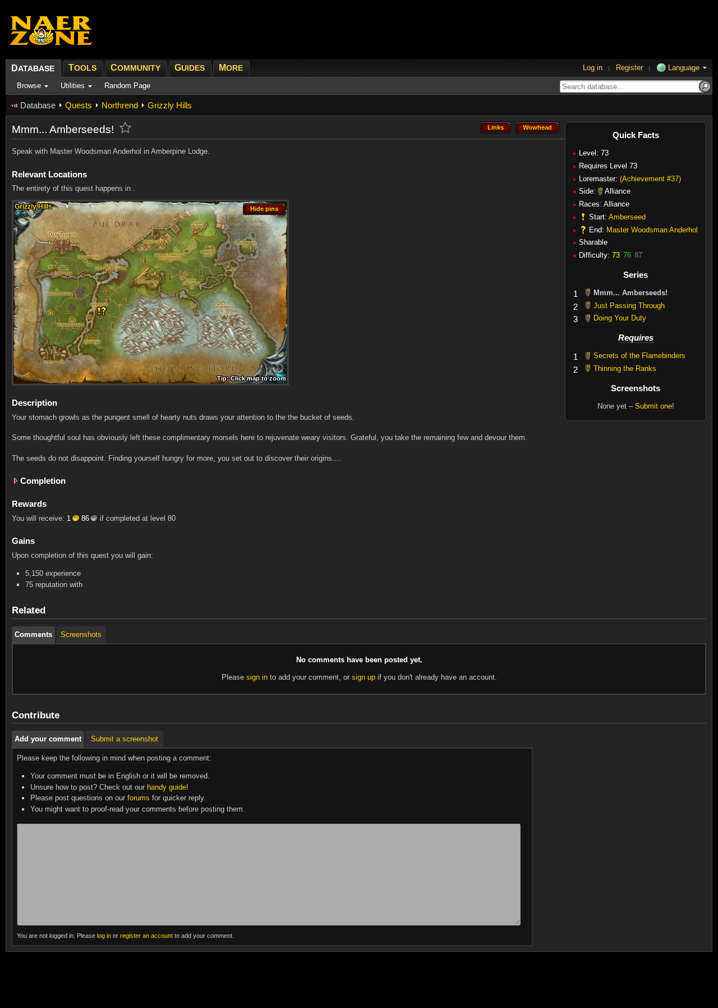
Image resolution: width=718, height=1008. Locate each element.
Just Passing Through (629, 305)
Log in (592, 67)
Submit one (653, 406)
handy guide (166, 787)
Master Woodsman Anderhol (652, 230)
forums (138, 798)
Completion (43, 480)
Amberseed (627, 217)
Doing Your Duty (619, 318)
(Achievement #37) (650, 179)
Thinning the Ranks (624, 368)
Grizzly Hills (170, 105)
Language (683, 67)
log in (104, 935)
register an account (146, 935)
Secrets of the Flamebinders (639, 355)
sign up (363, 677)
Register (629, 67)
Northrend (120, 105)
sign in (257, 677)
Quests (78, 105)
